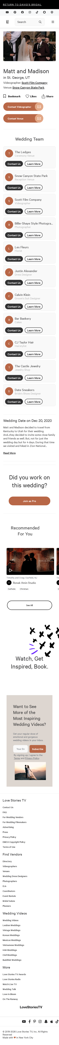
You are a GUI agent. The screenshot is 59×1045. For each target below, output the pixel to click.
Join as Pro (29, 501)
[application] (29, 46)
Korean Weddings (11, 935)
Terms (17, 758)
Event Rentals (9, 895)
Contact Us (14, 164)
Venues (6, 871)
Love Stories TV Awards (14, 974)
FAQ (5, 812)
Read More (9, 453)
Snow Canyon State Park (28, 87)
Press (5, 832)
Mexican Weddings (12, 940)
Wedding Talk (9, 989)
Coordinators (9, 891)
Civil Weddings (10, 954)
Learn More (33, 164)
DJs (4, 886)
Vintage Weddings (11, 930)
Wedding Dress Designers (15, 876)
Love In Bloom (9, 994)
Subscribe (37, 749)
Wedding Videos (10, 920)
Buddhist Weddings (12, 959)
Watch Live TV (10, 984)
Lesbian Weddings (11, 925)
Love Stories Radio (11, 979)
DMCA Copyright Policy (14, 841)
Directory (7, 861)
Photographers (10, 881)
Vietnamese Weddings (13, 945)
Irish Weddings (10, 950)
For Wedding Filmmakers (14, 822)
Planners (7, 905)
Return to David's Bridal (22, 4)
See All (29, 605)
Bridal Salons (9, 900)
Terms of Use (9, 846)
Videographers (10, 866)
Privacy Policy (32, 758)
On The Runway (10, 999)
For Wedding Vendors (13, 817)
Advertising (8, 827)
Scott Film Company (35, 82)
